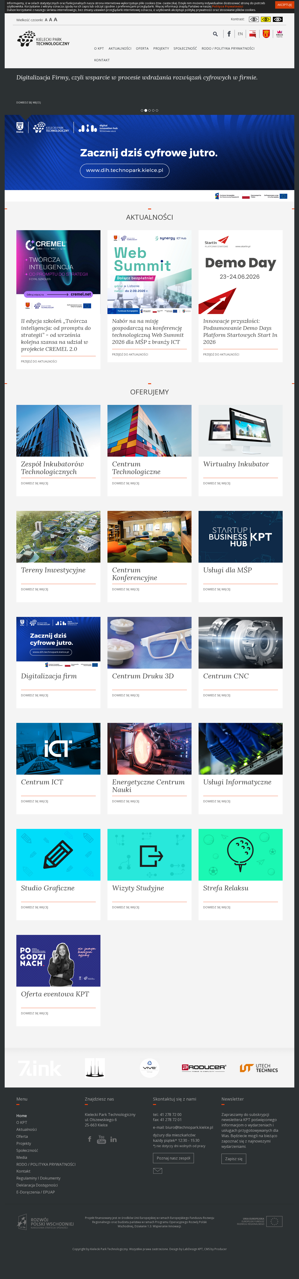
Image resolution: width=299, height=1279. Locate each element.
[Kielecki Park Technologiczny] (43, 39)
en (242, 34)
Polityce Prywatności (227, 6)
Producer (220, 1249)
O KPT (21, 1122)
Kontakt (102, 60)
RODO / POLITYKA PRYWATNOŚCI (228, 48)
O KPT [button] (99, 48)
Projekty (161, 48)
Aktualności (120, 48)
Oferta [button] (142, 48)
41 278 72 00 (171, 1114)
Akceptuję (285, 5)
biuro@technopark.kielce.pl (189, 1127)
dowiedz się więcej (28, 102)
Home (21, 1115)
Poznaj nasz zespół (173, 1158)
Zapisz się (233, 1158)
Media (21, 1157)
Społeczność (185, 48)
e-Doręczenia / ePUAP (35, 1192)
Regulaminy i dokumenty (38, 1178)
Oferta (22, 1136)
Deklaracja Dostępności (37, 1185)
